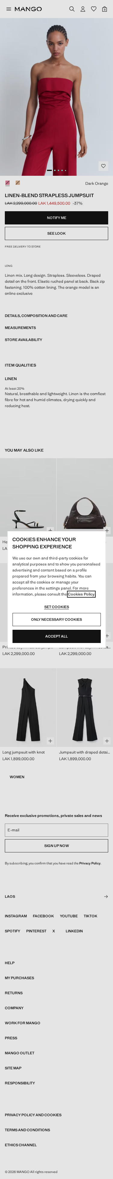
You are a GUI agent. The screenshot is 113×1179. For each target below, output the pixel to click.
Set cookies (56, 607)
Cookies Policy (81, 594)
